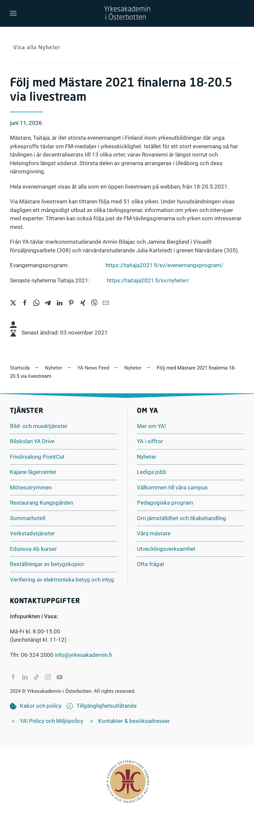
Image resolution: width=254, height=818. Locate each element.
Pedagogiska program (165, 502)
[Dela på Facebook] (13, 677)
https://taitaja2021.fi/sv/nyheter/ (148, 280)
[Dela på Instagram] (48, 677)
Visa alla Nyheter (36, 48)
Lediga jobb (151, 472)
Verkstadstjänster (32, 533)
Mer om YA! (151, 426)
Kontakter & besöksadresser (134, 721)
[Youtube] (59, 677)
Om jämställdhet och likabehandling (181, 518)
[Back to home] (127, 13)
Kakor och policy (41, 705)
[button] (13, 13)
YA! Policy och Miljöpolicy (51, 721)
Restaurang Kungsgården (41, 502)
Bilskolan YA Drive (32, 441)
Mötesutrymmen (31, 487)
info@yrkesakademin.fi (83, 655)
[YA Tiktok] (36, 677)
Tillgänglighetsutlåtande (106, 705)
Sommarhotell (27, 518)
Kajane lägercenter (33, 472)
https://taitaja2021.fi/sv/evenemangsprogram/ (164, 265)
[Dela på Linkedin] (24, 677)
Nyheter (146, 456)
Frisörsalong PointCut (37, 456)
